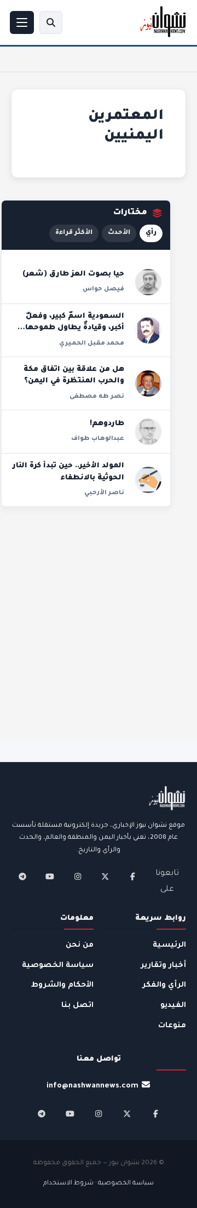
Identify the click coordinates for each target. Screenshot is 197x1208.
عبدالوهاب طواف (97, 439)
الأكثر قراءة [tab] (73, 233)
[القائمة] (22, 22)
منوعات (172, 1026)
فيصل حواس (103, 289)
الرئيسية (169, 945)
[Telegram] (22, 876)
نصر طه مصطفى (96, 396)
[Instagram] (78, 876)
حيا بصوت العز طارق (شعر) (73, 274)
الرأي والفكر (164, 985)
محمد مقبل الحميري (91, 343)
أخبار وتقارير (163, 965)
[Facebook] (132, 876)
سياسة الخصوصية (58, 965)
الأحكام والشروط (62, 985)
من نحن (80, 945)
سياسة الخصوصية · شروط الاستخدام (98, 1183)
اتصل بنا (77, 1005)
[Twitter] (105, 876)
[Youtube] (50, 876)
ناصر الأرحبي (104, 493)
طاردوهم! (107, 424)
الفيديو (173, 1005)
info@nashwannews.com (92, 1086)
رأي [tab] (151, 233)
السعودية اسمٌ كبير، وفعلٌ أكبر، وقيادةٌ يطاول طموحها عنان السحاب (74, 328)
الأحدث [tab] (119, 233)
